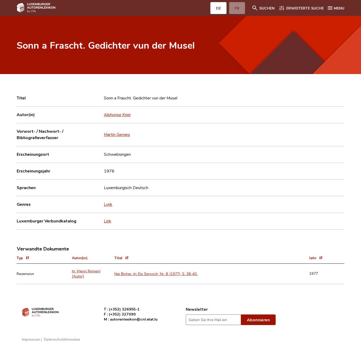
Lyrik (108, 204)
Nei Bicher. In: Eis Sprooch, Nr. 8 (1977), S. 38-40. (156, 273)
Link (107, 220)
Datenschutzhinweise (62, 339)
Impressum (31, 339)
